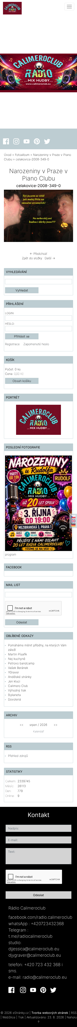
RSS (74, 1013)
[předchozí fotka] (10, 217)
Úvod (7, 155)
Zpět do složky (32, 258)
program (10, 554)
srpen (33, 725)
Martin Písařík (17, 654)
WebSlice (8, 1017)
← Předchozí (38, 253)
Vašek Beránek (18, 668)
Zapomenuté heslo (36, 344)
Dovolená (14, 699)
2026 (43, 725)
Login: (9, 313)
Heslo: (10, 323)
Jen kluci (14, 681)
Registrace (12, 344)
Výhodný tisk (17, 690)
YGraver (13, 672)
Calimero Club (18, 686)
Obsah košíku (22, 381)
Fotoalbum (22, 155)
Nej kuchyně (16, 659)
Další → (50, 258)
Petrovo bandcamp (21, 663)
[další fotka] (67, 217)
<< (21, 725)
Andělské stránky (20, 677)
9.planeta (14, 695)
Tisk (21, 1017)
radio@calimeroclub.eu (45, 977)
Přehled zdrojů (18, 756)
